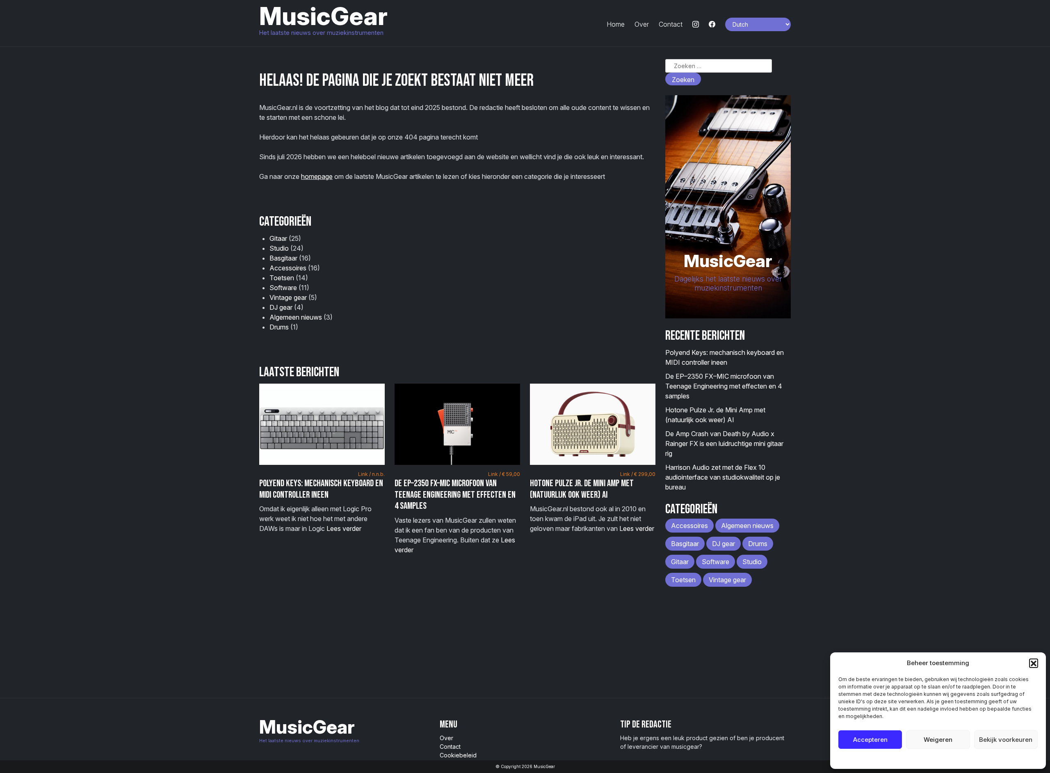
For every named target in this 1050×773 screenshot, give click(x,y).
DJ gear (280, 307)
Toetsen (281, 278)
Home (616, 24)
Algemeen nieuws (295, 317)
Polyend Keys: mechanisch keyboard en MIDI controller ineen (321, 489)
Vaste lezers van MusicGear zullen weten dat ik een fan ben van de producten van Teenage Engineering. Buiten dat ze (457, 512)
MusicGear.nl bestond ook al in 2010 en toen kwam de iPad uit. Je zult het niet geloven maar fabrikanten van (592, 502)
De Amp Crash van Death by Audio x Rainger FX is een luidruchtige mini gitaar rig (724, 443)
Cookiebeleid (917, 758)
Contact (670, 24)
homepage (317, 176)
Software (283, 288)
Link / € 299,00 (637, 474)
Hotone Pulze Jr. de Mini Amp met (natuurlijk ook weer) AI (582, 489)
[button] (1033, 663)
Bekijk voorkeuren (1005, 739)
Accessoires (287, 268)
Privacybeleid (954, 758)
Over (642, 24)
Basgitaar (283, 258)
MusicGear (323, 16)
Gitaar (278, 238)
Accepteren (870, 739)
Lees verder (343, 528)
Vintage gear (288, 297)
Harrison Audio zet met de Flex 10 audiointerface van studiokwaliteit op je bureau (722, 477)
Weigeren (938, 739)
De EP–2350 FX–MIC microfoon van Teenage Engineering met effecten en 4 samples (455, 495)
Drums (279, 327)
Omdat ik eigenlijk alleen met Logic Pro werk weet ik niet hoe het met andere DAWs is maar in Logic (322, 502)
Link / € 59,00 (504, 474)
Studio (279, 248)
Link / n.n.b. (371, 474)
